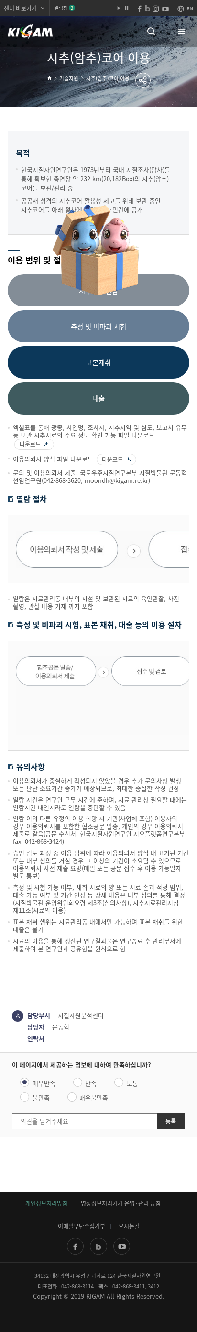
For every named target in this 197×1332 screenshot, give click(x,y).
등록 (170, 1121)
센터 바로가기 (20, 8)
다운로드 (30, 444)
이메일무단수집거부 (81, 1226)
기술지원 (68, 78)
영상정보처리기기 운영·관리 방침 (121, 1203)
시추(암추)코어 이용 (108, 78)
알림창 (64, 7)
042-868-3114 (77, 1286)
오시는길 (129, 1226)
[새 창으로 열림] (75, 1246)
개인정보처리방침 (46, 1203)
